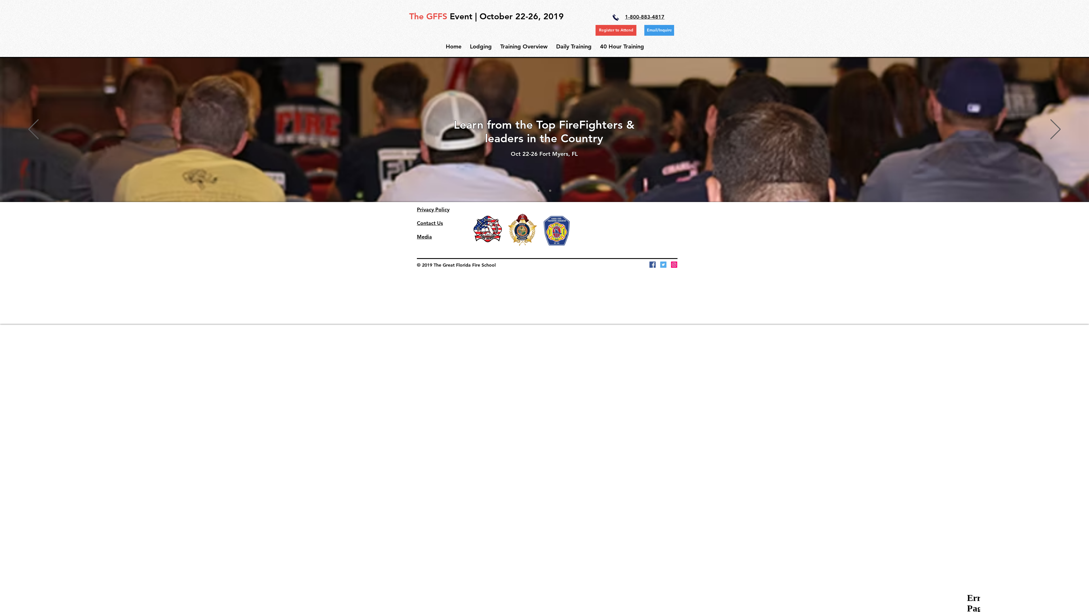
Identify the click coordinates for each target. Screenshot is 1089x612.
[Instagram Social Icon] (674, 265)
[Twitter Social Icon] (663, 265)
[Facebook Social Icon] (652, 265)
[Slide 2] (544, 191)
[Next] (1055, 129)
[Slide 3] (550, 191)
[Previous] (33, 129)
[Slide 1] (539, 191)
